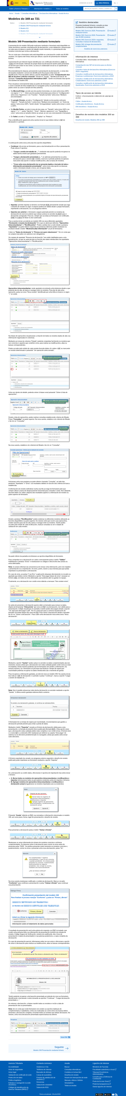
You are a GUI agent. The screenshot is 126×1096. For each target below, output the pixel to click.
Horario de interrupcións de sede (76, 1077)
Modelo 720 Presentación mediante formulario (36, 34)
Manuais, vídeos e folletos (74, 1080)
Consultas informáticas (29, 13)
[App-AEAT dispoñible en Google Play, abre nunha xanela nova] (99, 1094)
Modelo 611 (24, 28)
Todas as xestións (62, 9)
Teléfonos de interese (44, 1069)
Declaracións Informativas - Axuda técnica (54, 13)
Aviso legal (12, 1072)
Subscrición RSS (43, 1087)
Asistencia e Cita (42, 1067)
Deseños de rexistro (72, 1075)
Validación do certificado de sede (20, 1075)
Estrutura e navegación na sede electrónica (19, 1084)
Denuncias (40, 1082)
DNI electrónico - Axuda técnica (87, 106)
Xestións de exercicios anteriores (95, 49)
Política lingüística (14, 1080)
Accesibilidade (13, 1067)
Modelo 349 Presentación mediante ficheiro (35, 26)
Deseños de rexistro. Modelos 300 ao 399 (90, 120)
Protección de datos (15, 1077)
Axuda (17, 13)
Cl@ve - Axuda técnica (84, 101)
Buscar (67, 1067)
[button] (116, 3)
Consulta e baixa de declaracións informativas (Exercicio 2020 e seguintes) (95, 70)
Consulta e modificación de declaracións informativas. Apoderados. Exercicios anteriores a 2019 (94, 84)
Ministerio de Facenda (100, 1067)
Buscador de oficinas (44, 1072)
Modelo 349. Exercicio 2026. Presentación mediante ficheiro (90, 31)
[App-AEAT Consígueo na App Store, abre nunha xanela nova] (107, 1094)
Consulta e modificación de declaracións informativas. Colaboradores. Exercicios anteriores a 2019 (94, 79)
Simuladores (69, 1083)
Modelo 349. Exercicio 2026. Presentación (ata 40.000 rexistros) (90, 36)
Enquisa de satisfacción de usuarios (46, 1078)
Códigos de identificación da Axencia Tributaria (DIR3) (18, 1088)
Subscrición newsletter (44, 1085)
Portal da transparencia (101, 1084)
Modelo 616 (24, 31)
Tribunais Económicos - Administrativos (101, 1073)
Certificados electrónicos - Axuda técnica (90, 104)
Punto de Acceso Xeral (101, 1081)
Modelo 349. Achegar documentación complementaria (89, 45)
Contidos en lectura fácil (73, 1072)
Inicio (11, 13)
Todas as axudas (70, 1085)
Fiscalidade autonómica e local (103, 1069)
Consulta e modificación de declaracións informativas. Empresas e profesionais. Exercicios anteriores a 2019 (95, 75)
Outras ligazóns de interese (102, 1086)
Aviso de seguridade (15, 1069)
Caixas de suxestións (44, 1075)
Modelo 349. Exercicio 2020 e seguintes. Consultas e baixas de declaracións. (90, 40)
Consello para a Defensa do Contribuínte (102, 1077)
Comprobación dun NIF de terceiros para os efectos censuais (94, 66)
